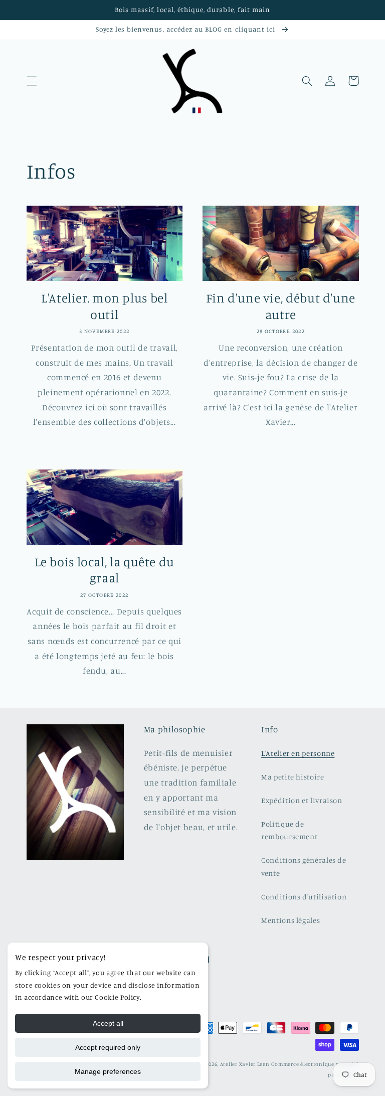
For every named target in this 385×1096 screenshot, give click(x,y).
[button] (31, 80)
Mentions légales (290, 920)
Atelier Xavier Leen (245, 1064)
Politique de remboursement (289, 830)
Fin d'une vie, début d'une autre (280, 306)
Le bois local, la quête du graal (104, 570)
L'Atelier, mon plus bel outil (104, 306)
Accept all (108, 1023)
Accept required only (107, 1047)
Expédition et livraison (301, 800)
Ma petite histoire (292, 776)
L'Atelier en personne (297, 753)
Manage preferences (108, 1071)
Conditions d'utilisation (303, 896)
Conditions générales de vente (303, 866)
